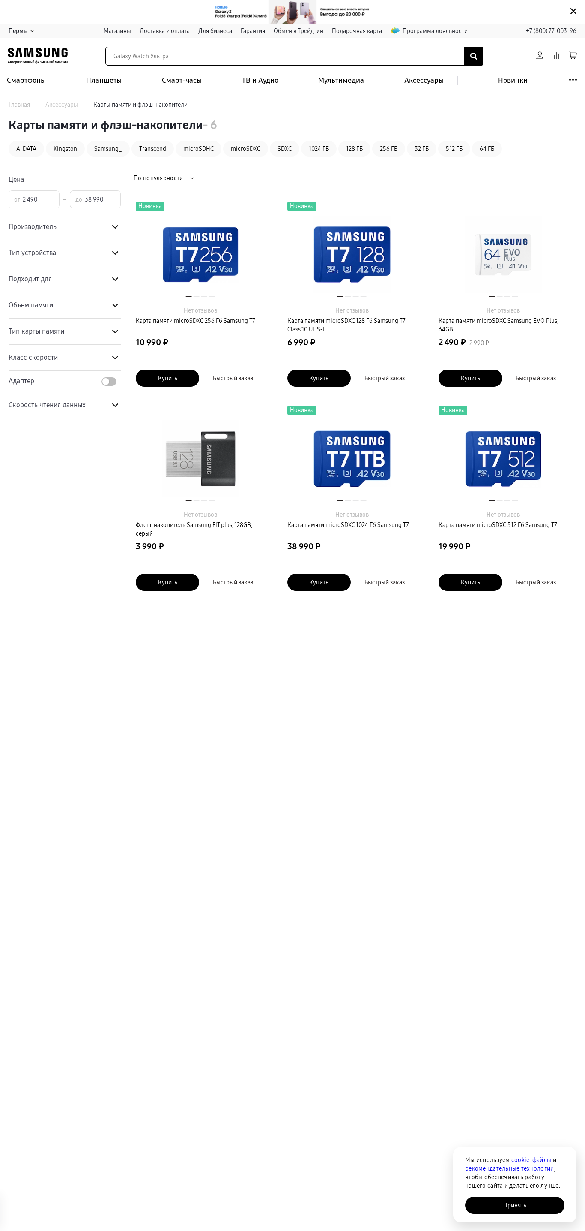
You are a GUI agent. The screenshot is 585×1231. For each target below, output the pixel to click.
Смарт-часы (182, 80)
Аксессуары (424, 80)
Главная (19, 104)
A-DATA (26, 149)
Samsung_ (108, 149)
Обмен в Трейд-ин (298, 31)
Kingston (65, 149)
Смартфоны (26, 80)
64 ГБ (487, 149)
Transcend (152, 149)
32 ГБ (422, 149)
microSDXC (245, 149)
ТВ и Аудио (260, 80)
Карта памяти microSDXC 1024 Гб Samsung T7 (348, 525)
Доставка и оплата (165, 31)
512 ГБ (454, 149)
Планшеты (104, 80)
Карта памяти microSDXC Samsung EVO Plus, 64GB (498, 325)
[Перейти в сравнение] (556, 56)
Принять (514, 1205)
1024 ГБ (319, 149)
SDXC (285, 149)
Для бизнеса (215, 31)
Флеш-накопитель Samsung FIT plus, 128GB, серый (194, 529)
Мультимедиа (341, 80)
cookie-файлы (531, 1160)
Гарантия (253, 31)
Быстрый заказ (233, 378)
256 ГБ (388, 149)
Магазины (117, 31)
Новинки (513, 80)
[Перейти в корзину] (573, 56)
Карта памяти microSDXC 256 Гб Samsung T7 (195, 321)
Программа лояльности (435, 31)
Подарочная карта (357, 31)
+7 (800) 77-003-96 (551, 31)
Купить (167, 378)
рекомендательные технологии (509, 1168)
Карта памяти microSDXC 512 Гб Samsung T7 (498, 525)
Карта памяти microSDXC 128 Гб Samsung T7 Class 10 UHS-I (346, 325)
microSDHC (198, 149)
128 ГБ (354, 149)
